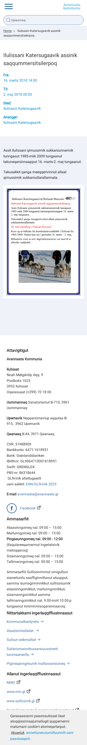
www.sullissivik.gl (21, 701)
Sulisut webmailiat (21, 640)
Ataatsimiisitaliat (20, 631)
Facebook (27, 508)
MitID (11, 682)
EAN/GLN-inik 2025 (41, 484)
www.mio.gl (16, 691)
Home (7, 31)
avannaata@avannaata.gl (37, 494)
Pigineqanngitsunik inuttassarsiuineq (36, 663)
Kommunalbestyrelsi (23, 621)
